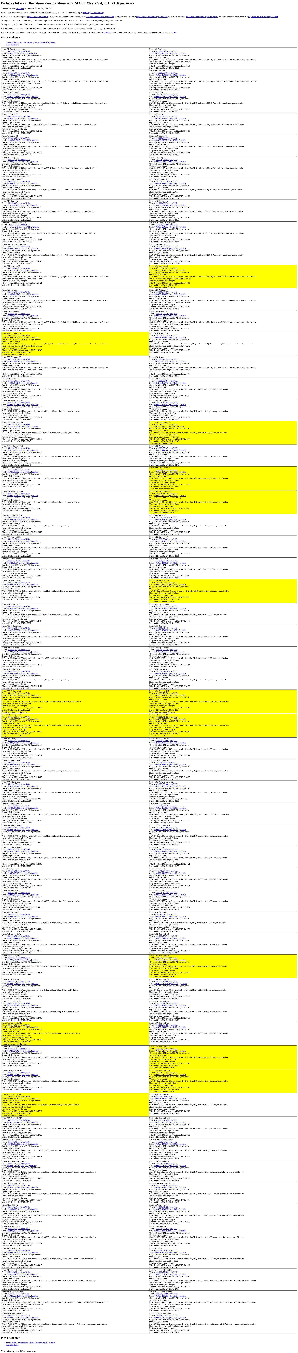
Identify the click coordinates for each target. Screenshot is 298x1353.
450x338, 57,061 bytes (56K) (166, 1096)
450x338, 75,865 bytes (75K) (19, 849)
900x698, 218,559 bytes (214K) (166, 227)
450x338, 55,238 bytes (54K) (19, 914)
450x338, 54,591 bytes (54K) (166, 1229)
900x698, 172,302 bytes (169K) (18, 361)
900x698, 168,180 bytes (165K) (166, 75)
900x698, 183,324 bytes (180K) (166, 472)
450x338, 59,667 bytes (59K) (166, 73)
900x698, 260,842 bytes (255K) (166, 205)
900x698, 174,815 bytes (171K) (166, 337)
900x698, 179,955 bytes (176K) (18, 808)
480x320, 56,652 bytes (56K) (19, 424)
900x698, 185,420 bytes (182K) (18, 1252)
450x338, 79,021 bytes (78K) (166, 1315)
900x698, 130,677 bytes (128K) (18, 270)
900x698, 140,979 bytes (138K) (166, 183)
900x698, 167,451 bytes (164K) (166, 786)
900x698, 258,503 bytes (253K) (18, 118)
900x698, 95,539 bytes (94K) (17, 1166)
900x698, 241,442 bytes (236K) (166, 1051)
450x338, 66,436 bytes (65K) (166, 494)
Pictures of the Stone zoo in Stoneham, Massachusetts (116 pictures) (30, 42)
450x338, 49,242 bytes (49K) (19, 1229)
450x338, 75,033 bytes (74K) (19, 160)
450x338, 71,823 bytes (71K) (166, 717)
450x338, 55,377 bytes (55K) (166, 762)
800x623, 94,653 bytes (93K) (165, 426)
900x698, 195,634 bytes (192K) (166, 674)
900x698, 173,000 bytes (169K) (18, 405)
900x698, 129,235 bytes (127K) (166, 270)
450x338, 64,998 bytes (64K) (166, 741)
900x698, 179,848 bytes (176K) (18, 383)
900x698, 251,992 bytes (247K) (18, 851)
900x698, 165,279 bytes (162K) (166, 585)
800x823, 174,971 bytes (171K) (18, 873)
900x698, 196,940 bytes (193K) (18, 695)
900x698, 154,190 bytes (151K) (166, 743)
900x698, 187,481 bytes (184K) (166, 53)
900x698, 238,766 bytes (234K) (166, 162)
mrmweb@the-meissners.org (93, 13)
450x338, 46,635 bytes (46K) (166, 806)
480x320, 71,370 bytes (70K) (166, 1003)
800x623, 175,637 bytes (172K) (18, 1027)
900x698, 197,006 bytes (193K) (166, 719)
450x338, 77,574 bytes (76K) (19, 958)
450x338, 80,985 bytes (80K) (19, 1272)
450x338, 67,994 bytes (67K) (19, 606)
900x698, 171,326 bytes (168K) (166, 652)
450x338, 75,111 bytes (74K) (18, 1294)
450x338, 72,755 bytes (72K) (166, 359)
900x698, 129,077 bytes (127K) (18, 1098)
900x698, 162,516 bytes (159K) (166, 405)
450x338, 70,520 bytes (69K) (166, 314)
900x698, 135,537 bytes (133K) (18, 916)
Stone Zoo (20, 9)
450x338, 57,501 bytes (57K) (166, 1250)
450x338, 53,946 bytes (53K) (166, 784)
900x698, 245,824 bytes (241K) (18, 1051)
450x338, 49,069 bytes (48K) (166, 268)
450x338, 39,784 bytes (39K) (19, 51)
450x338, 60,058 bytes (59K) (19, 381)
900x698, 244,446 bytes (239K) (18, 162)
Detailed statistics (12, 45)
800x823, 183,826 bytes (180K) (166, 851)
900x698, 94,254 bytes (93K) (17, 53)
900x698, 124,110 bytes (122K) (166, 1231)
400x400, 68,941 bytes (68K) (19, 871)
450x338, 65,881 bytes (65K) (19, 494)
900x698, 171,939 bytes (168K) (18, 205)
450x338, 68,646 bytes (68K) (19, 1142)
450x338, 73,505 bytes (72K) (166, 1164)
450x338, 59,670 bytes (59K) (19, 1250)
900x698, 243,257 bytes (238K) (18, 1274)
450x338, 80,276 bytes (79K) (166, 203)
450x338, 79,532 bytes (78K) (166, 95)
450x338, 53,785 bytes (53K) (19, 181)
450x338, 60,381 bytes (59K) (166, 403)
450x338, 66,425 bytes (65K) (19, 517)
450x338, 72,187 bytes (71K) (19, 1315)
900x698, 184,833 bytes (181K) (18, 496)
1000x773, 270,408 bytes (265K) (19, 227)
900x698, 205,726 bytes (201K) (18, 630)
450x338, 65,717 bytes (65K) (166, 470)
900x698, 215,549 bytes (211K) (18, 249)
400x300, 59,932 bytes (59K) (166, 914)
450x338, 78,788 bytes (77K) (19, 982)
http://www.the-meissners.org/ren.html (100, 17)
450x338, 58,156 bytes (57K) (19, 806)
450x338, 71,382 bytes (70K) (166, 1185)
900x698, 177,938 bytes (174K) (18, 450)
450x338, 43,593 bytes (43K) (19, 1164)
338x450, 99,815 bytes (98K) (19, 95)
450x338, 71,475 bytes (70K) (19, 693)
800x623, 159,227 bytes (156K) (166, 916)
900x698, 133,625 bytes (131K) (166, 294)
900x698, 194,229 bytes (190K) (18, 895)
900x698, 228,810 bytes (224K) (166, 118)
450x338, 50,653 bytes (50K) (166, 583)
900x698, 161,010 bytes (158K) (166, 808)
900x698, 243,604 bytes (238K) (18, 960)
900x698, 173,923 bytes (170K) (18, 674)
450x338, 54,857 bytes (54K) (166, 292)
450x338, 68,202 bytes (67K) (19, 314)
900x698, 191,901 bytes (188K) (166, 1252)
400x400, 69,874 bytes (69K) (166, 849)
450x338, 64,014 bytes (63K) (166, 51)
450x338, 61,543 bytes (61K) (166, 628)
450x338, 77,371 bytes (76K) (166, 936)
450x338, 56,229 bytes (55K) (19, 561)
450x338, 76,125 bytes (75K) (19, 138)
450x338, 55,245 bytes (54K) (19, 784)
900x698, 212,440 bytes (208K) (166, 960)
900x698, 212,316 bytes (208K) (166, 316)
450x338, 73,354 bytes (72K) (166, 160)
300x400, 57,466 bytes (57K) (166, 871)
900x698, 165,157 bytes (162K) (166, 383)
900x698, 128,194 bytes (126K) (18, 1209)
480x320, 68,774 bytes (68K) (19, 1003)
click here (105, 32)
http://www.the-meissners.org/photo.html (263, 17)
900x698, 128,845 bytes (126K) (18, 786)
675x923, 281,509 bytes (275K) (18, 97)
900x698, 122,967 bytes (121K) (166, 1098)
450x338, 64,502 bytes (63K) (166, 1120)
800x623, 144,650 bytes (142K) (18, 938)
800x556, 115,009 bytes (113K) (18, 426)
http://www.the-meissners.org (38, 17)
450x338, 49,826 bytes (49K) (19, 1207)
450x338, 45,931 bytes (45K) (166, 246)
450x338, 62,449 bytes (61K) (166, 650)
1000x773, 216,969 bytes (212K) (166, 984)
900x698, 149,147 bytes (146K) (166, 450)
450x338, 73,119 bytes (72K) (166, 958)
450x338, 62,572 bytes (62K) (19, 671)
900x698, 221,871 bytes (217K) (18, 984)
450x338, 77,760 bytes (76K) (166, 138)
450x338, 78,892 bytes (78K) (166, 1025)
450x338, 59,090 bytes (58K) (19, 1096)
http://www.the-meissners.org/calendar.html (202, 17)
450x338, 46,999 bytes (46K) (19, 268)
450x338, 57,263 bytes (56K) (166, 448)
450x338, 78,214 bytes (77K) (19, 1049)
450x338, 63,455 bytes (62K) (166, 335)
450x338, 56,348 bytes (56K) (166, 561)
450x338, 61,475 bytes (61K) (19, 359)
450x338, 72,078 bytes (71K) (166, 671)
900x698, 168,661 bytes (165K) (166, 630)
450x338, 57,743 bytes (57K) (19, 762)
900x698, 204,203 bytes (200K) (18, 1318)
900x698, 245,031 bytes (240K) (166, 938)
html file (33, 53)
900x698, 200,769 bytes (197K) (18, 75)
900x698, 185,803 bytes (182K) (166, 541)
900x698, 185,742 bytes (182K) (18, 563)
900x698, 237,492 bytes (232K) (166, 1166)
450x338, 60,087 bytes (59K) (166, 381)
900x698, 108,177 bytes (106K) (166, 1144)
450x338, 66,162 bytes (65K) (19, 470)
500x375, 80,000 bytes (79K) (166, 982)
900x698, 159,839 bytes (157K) (18, 830)
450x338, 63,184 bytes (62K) (19, 203)
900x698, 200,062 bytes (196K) (166, 608)
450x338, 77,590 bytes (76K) (166, 225)
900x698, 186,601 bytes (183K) (166, 563)
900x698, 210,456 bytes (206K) (18, 337)
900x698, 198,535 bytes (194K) (18, 1144)
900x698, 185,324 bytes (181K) (18, 472)
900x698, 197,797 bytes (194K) (18, 719)
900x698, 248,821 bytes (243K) (166, 830)
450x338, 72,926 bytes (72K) (166, 1272)
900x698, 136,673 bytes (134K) (18, 765)
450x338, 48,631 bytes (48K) (166, 1142)
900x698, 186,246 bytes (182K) (18, 520)
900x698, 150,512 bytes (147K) (18, 183)
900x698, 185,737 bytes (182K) (166, 496)
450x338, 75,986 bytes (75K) (166, 1294)
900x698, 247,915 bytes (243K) (18, 140)
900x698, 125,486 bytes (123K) (166, 249)
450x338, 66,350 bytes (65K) (19, 73)
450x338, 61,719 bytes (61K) (19, 650)
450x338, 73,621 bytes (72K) (166, 116)
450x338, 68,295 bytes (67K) (166, 606)
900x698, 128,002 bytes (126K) (166, 1209)
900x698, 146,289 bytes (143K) (18, 294)
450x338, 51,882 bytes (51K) (166, 1207)
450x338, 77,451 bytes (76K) (166, 1049)
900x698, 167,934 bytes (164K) (18, 652)
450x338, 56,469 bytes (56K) (166, 539)
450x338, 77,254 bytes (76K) (166, 1073)
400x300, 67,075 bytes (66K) (19, 1025)
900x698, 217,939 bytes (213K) (166, 361)
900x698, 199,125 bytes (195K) (166, 695)
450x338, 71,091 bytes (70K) (19, 717)
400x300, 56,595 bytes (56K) (19, 936)
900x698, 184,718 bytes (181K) (166, 1296)
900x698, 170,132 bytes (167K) (166, 520)
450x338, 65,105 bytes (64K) (19, 893)
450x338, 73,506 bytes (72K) (19, 1185)
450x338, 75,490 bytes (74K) (166, 828)
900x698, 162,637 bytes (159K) (18, 585)
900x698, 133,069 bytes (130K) (166, 895)
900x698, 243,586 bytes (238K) (18, 1187)
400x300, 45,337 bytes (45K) (166, 424)
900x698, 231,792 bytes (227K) (166, 1318)
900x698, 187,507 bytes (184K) (18, 541)
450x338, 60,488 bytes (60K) (19, 403)
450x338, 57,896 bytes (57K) (19, 292)
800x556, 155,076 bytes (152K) (166, 1005)
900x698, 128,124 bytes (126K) (18, 1231)
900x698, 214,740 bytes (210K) (166, 1274)
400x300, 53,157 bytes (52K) (19, 1120)
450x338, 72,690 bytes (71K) (19, 741)
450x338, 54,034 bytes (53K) (166, 517)
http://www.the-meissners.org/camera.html (151, 17)
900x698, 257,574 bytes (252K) (166, 140)
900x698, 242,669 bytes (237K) (18, 1075)
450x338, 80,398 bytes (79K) (19, 116)
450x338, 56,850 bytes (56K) (19, 539)
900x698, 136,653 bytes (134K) (166, 765)
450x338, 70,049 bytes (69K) (19, 628)
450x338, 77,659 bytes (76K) (19, 246)
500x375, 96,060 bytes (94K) (19, 225)
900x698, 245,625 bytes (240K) (166, 1027)
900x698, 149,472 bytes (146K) (18, 316)
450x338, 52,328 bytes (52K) (166, 893)
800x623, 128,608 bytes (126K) (18, 1122)
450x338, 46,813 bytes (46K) (19, 828)
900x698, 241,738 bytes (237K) (166, 1075)
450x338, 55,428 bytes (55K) (166, 181)
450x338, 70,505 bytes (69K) (19, 448)
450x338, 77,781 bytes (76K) (19, 1073)
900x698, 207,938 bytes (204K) (18, 1296)
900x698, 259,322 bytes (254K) (166, 97)
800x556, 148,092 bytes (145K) (18, 1005)
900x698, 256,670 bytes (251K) (166, 1187)
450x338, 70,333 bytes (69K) (19, 335)
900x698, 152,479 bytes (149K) (166, 1122)
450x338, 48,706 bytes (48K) (19, 583)
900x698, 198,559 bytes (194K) (18, 608)
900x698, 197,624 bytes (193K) (18, 743)
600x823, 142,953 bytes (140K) (166, 873)
